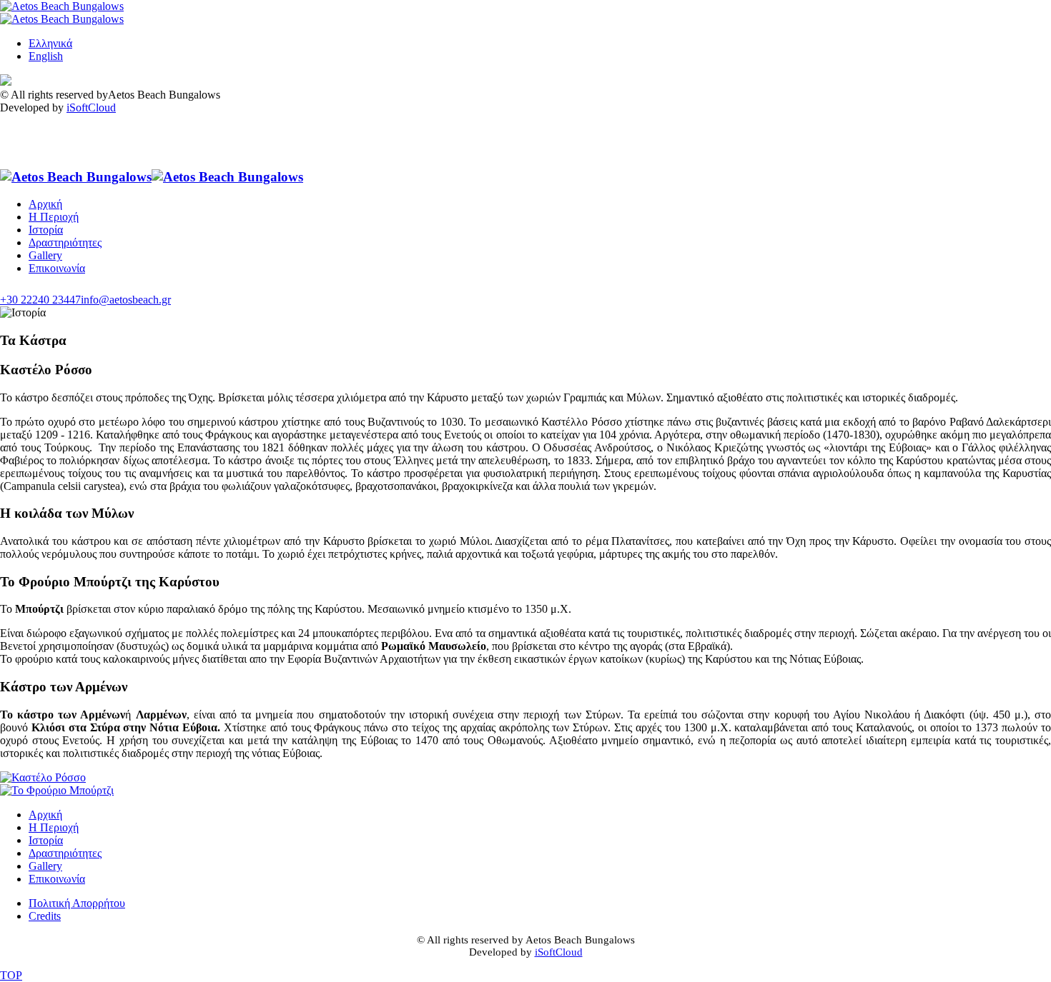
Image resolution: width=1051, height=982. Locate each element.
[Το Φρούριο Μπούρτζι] (57, 790)
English (46, 56)
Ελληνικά (50, 43)
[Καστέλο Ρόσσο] (43, 777)
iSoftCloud (91, 107)
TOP (11, 975)
